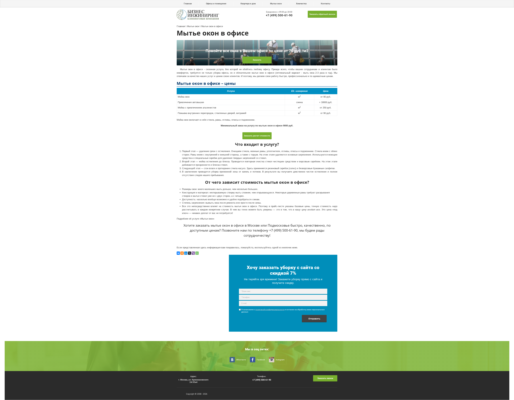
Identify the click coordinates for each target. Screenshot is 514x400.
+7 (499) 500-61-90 (279, 15)
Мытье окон (207, 218)
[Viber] (193, 253)
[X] (189, 253)
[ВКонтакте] (178, 253)
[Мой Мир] (185, 253)
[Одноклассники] (182, 253)
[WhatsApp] (197, 253)
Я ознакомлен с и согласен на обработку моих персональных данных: (283, 310)
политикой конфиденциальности (269, 309)
